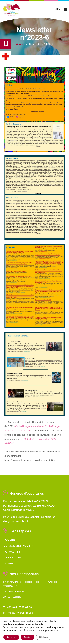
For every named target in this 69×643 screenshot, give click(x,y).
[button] (58, 9)
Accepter (11, 637)
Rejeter (27, 637)
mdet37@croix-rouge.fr (21, 612)
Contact (10, 563)
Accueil (9, 539)
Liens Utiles (13, 557)
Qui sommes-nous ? (18, 545)
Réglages (43, 637)
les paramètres (49, 630)
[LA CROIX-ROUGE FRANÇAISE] (5, 56)
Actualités (12, 551)
